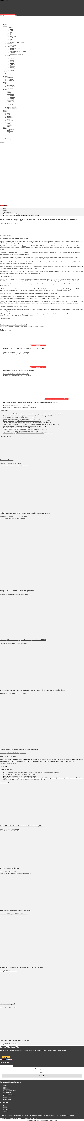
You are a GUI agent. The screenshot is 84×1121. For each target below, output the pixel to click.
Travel (8, 126)
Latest (8, 55)
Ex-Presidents (10, 85)
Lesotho (12, 63)
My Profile (6, 1107)
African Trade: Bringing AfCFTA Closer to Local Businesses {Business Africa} (24, 433)
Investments (10, 77)
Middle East (10, 131)
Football (9, 113)
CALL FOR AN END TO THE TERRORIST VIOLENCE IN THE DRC (24, 348)
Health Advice (10, 101)
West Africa (10, 35)
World (5, 3)
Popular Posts (4, 783)
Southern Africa (7, 12)
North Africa (6, 11)
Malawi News (7, 1097)
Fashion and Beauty (12, 108)
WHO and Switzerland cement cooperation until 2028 (17, 417)
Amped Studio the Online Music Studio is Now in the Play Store (21, 826)
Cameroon (12, 52)
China (8, 132)
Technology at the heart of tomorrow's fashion (15, 910)
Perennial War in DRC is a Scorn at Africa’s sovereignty (18, 370)
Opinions (5, 110)
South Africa (13, 61)
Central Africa (7, 5)
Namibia (12, 67)
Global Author (13, 224)
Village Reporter (15, 829)
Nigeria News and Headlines (17, 42)
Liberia (12, 39)
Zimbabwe (12, 64)
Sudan (11, 33)
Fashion (9, 92)
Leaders (5, 8)
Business (5, 76)
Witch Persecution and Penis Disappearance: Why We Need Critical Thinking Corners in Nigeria (32, 690)
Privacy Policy (7, 1099)
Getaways (12, 95)
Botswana (12, 66)
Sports (5, 111)
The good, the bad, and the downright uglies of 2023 (17, 591)
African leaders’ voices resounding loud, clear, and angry (19, 749)
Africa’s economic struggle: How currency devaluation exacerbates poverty (25, 513)
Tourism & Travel (7, 122)
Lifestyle (5, 9)
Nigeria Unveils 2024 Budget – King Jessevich (15, 779)
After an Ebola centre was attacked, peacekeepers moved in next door (21, 426)
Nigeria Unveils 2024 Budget (37, 779)
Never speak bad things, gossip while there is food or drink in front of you (22, 421)
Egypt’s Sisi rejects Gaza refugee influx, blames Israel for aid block (66, 778)
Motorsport (9, 116)
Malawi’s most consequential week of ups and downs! (17, 419)
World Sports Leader (8, 1094)
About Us (5, 71)
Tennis (8, 119)
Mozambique (13, 69)
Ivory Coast (13, 36)
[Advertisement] (42, 192)
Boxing (8, 114)
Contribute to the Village (9, 1090)
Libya (11, 29)
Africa (5, 26)
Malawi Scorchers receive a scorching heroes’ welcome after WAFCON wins (23, 416)
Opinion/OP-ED (5, 436)
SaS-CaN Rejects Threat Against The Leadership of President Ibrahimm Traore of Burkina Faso (28, 424)
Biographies (10, 88)
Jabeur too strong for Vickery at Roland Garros (24, 776)
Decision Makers (11, 86)
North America (10, 139)
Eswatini (12, 70)
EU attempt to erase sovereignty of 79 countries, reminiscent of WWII (23, 640)
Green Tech (10, 79)
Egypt (11, 30)
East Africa (6, 6)
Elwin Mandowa (22, 914)
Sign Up (5, 1111)
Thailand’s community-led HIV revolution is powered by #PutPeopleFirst (22, 429)
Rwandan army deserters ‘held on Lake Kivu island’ (13, 325)
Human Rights (10, 100)
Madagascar (13, 45)
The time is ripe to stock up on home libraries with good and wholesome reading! (24, 422)
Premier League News (9, 1096)
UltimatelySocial (53, 1120)
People (8, 91)
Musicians (12, 97)
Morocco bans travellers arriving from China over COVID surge (21, 967)
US (7, 135)
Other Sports (10, 120)
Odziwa (5, 774)
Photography (10, 117)
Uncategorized (10, 129)
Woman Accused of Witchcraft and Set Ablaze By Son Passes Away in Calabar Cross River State (28, 414)
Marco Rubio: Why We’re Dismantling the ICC (15, 428)
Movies (12, 98)
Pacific (8, 138)
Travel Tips (9, 125)
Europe (8, 134)
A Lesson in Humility (7, 460)
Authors (9, 73)
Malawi (12, 60)
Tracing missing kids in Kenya (10, 868)
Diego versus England (7, 1004)
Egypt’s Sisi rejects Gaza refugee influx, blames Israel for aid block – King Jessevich (25, 778)
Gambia (12, 37)
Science (9, 103)
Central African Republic (16, 54)
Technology (13, 105)
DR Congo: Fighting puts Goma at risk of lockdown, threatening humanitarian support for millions (30, 402)
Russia (8, 136)
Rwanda (12, 49)
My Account (6, 1109)
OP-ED (8, 83)
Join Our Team (7, 1092)
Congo (24, 246)
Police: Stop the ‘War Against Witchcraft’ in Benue (22, 774)
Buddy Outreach (7, 772)
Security (12, 104)
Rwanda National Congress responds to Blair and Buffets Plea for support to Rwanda (22, 326)
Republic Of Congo (15, 48)
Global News (10, 74)
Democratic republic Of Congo (18, 51)
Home (4, 24)
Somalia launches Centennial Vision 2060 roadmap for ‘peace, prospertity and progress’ (36, 772)
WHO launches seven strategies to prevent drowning (16, 431)
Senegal (12, 40)
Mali (11, 32)
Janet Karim (24, 643)
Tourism (9, 123)
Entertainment (10, 94)
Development (10, 80)
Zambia (12, 58)
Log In (5, 1106)
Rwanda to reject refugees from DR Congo (14, 1040)
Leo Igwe (23, 693)
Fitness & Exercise (11, 107)
